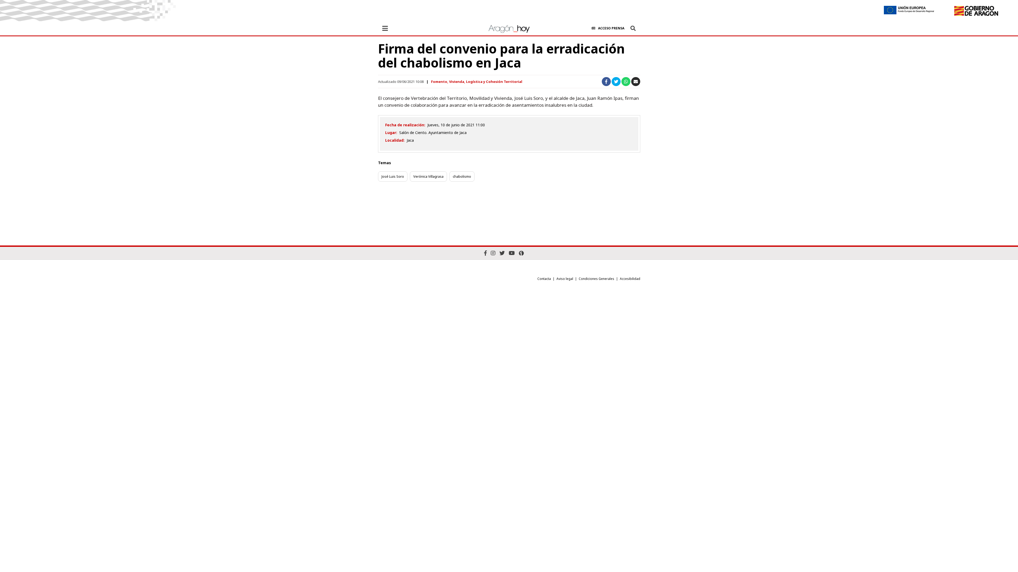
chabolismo (462, 176)
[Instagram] (493, 253)
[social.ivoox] (521, 253)
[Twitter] (502, 253)
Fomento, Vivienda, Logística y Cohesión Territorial (476, 81)
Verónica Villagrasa (428, 176)
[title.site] (976, 11)
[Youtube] (512, 253)
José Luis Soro (392, 176)
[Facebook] (485, 253)
